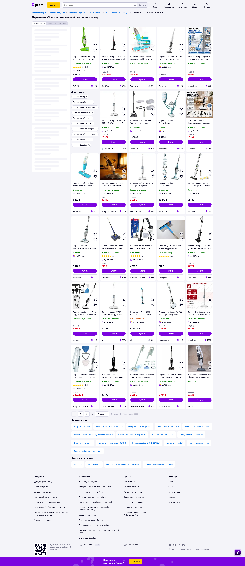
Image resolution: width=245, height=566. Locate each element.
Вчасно (171, 497)
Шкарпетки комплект (83, 443)
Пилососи (78, 464)
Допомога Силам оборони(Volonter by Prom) (135, 513)
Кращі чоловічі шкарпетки (191, 434)
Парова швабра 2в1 (174, 443)
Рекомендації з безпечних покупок (49, 507)
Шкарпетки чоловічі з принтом (132, 434)
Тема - (88, 545)
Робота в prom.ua (131, 487)
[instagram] (179, 544)
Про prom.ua (129, 481)
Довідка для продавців (89, 481)
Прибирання (95, 12)
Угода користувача (87, 515)
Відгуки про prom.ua (133, 507)
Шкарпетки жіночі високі (163, 434)
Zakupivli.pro (174, 502)
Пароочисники (94, 464)
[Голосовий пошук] (135, 5)
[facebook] (174, 544)
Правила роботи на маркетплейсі (94, 525)
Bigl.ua (171, 481)
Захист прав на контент (134, 497)
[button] (85, 79)
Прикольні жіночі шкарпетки (197, 426)
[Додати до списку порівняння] (95, 45)
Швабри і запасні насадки (117, 12)
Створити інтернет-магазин (91, 487)
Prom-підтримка (41, 487)
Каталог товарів (39, 12)
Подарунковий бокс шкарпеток (109, 426)
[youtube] (170, 544)
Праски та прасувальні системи (159, 464)
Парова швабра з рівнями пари (88, 451)
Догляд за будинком (77, 12)
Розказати (135, 561)
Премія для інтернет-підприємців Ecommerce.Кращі (94, 508)
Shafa (170, 487)
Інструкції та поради (43, 520)
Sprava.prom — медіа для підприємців (96, 502)
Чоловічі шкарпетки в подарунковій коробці (93, 434)
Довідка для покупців (43, 481)
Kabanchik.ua (174, 492)
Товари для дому (57, 12)
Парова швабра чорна (199, 443)
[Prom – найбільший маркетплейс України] (37, 5)
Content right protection (134, 502)
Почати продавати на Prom (91, 492)
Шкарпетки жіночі (82, 426)
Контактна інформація (134, 492)
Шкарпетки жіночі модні (168, 426)
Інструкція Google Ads (89, 538)
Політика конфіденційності (91, 520)
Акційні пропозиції (42, 492)
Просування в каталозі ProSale (92, 497)
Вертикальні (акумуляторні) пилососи (122, 464)
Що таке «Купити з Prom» (45, 497)
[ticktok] (183, 544)
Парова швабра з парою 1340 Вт (112, 443)
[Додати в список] (95, 50)
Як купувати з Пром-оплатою (47, 502)
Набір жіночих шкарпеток (139, 426)
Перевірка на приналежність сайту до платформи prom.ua (51, 513)
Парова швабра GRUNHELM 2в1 (146, 443)
